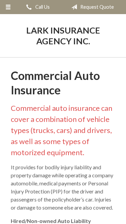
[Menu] (8, 7)
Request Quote (96, 7)
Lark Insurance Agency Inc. (63, 35)
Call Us (42, 7)
